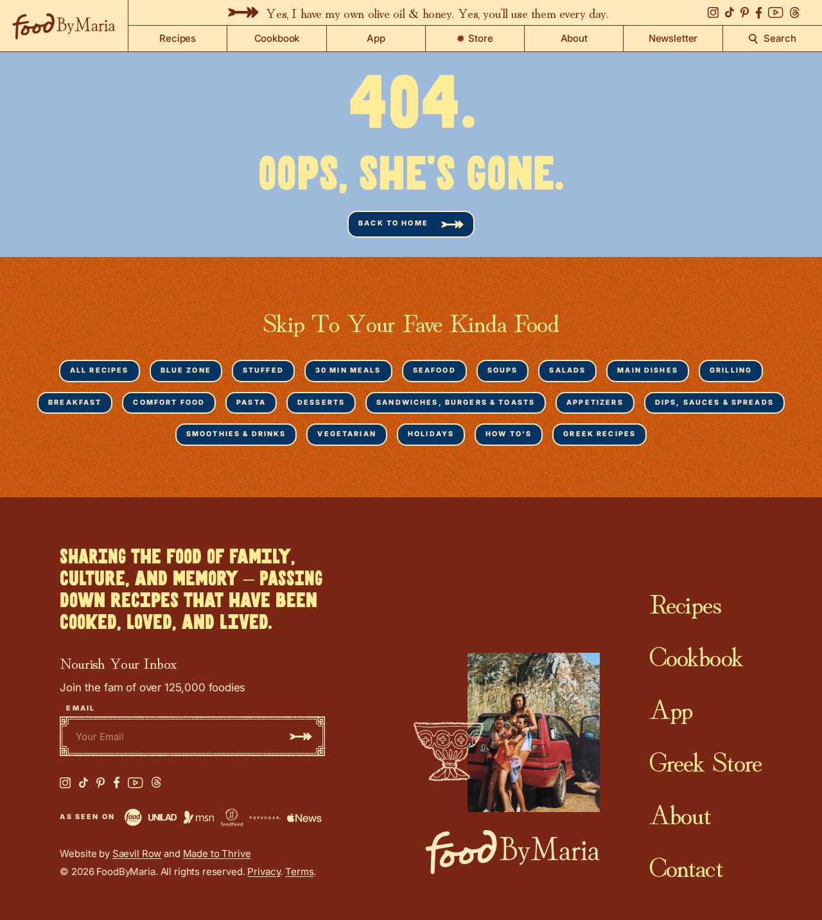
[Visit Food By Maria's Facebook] (116, 782)
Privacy (263, 871)
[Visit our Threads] (795, 13)
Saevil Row (137, 853)
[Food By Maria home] (64, 25)
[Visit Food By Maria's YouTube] (135, 782)
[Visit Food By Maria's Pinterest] (100, 782)
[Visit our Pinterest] (744, 12)
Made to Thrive (217, 853)
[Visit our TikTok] (729, 12)
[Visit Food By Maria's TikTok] (83, 782)
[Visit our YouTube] (775, 12)
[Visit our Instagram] (713, 12)
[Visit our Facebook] (759, 13)
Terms (299, 871)
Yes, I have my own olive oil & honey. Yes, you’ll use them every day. (436, 12)
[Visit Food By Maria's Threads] (156, 782)
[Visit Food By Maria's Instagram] (65, 782)
